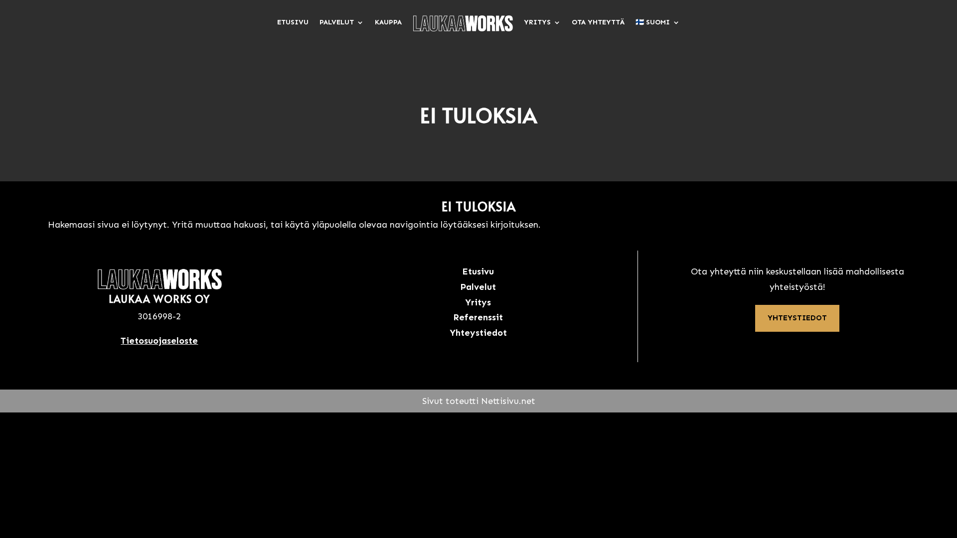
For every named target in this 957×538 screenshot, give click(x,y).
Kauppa (388, 22)
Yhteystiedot (797, 317)
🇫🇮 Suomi (653, 22)
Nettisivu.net (508, 401)
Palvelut (336, 22)
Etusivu (293, 22)
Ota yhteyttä (598, 22)
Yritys (537, 22)
